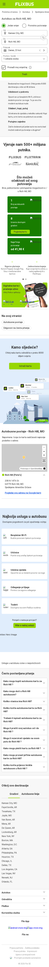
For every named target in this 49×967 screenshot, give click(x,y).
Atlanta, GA (7, 848)
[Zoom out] (44, 451)
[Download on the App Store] (34, 928)
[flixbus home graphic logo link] (25, 4)
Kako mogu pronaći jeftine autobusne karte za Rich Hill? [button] (22, 757)
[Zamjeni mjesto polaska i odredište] (43, 37)
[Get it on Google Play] (17, 928)
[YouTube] (24, 941)
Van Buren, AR (8, 819)
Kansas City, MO (9, 803)
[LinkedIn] (25, 941)
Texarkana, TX (8, 811)
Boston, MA (7, 840)
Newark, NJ (7, 877)
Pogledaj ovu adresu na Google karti (23, 493)
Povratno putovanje (37, 25)
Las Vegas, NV (8, 873)
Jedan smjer (13, 25)
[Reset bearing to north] (44, 455)
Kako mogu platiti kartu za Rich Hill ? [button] (22, 748)
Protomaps (24, 468)
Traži (24, 74)
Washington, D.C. (9, 844)
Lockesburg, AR (9, 832)
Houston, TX (8, 857)
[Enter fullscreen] (44, 461)
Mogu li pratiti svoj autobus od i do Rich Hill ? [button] (21, 730)
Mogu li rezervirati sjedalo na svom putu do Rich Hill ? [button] (21, 740)
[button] (24, 33)
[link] (24, 381)
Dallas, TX (6, 865)
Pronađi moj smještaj (17, 67)
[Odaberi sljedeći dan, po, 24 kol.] (44, 50)
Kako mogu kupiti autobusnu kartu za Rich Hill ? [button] (22, 683)
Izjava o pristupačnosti (25, 954)
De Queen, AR (8, 828)
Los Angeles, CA (9, 869)
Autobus (26, 12)
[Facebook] (23, 941)
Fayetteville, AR (9, 807)
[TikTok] (27, 941)
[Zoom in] (44, 447)
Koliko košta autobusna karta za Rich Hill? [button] (22, 710)
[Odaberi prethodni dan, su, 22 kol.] (40, 50)
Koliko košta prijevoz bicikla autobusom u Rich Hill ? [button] (17, 767)
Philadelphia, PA (9, 852)
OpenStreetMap (36, 468)
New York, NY (8, 836)
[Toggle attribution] (44, 468)
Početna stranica (10, 12)
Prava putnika (19, 951)
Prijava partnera (16, 948)
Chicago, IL (7, 861)
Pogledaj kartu (20, 232)
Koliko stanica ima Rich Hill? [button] (17, 701)
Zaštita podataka (32, 948)
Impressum (32, 951)
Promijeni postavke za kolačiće (27, 958)
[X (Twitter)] (26, 941)
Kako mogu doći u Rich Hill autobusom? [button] (16, 693)
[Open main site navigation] (4, 4)
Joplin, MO (7, 815)
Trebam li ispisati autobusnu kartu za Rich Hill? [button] (22, 720)
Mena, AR (6, 823)
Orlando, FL (7, 881)
